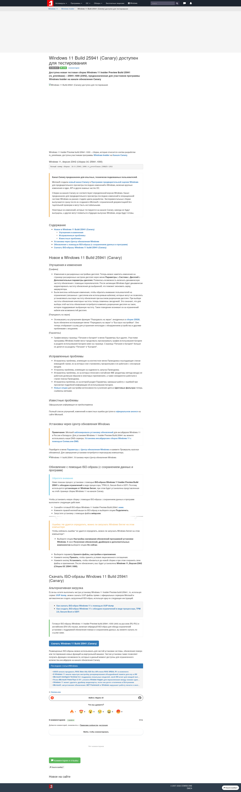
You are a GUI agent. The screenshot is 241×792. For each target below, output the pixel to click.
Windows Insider (67, 8)
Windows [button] (133, 3)
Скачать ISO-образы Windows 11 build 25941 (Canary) (80, 247)
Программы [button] (76, 3)
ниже (121, 507)
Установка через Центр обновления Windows (76, 241)
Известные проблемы (70, 238)
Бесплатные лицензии (115, 3)
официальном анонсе (127, 411)
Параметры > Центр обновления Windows (88, 449)
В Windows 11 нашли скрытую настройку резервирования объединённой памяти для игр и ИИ (95, 674)
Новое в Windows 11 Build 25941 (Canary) (74, 229)
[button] (184, 3)
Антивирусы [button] (60, 3)
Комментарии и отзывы (65, 760)
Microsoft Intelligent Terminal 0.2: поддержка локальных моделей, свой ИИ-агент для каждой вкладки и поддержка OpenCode (108, 677)
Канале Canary (120, 155)
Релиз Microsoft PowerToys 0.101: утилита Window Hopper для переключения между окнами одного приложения (102, 679)
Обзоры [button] (97, 3)
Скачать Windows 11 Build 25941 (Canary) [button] (74, 643)
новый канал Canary (79, 182)
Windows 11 (53, 8)
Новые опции (61, 387)
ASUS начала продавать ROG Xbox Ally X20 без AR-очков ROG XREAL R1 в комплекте (91, 671)
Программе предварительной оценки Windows (114, 182)
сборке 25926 (133, 319)
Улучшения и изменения (71, 232)
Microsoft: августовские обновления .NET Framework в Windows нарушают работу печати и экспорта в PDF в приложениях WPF (109, 685)
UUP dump (61, 595)
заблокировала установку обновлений (93, 432)
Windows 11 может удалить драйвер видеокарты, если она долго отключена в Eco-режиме (93, 682)
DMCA (189, 788)
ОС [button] (87, 3)
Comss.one (56, 692)
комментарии (73, 67)
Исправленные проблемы (72, 235)
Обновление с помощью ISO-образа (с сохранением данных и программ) (91, 244)
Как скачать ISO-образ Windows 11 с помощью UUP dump (85, 605)
